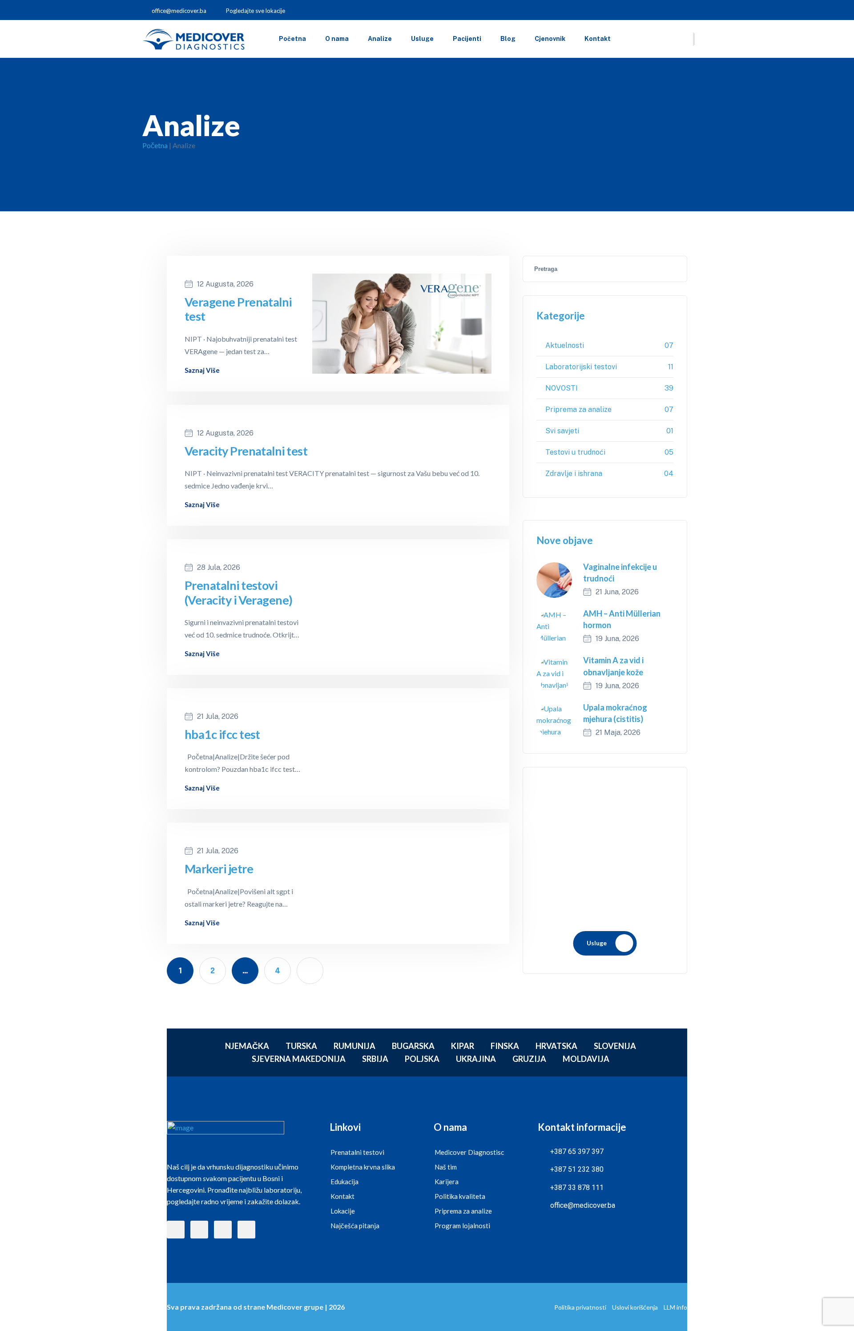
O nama (337, 38)
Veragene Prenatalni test (238, 309)
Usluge (422, 38)
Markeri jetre (219, 869)
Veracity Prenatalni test (246, 451)
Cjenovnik (550, 38)
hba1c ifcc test (222, 734)
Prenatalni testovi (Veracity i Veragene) (239, 592)
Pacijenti (467, 38)
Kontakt (597, 38)
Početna (292, 38)
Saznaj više (202, 370)
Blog (508, 38)
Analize (380, 38)
